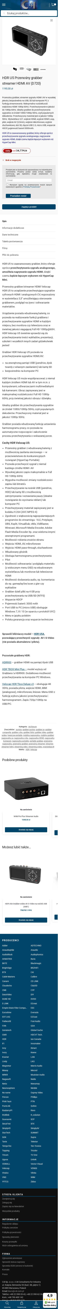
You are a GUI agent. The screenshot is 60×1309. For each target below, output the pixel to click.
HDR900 (6, 662)
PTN (33, 1101)
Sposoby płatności (10, 1237)
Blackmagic (36, 963)
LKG (33, 1061)
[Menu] (6, 5)
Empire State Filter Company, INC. (14, 1008)
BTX (4, 972)
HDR (27, 749)
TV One (34, 1155)
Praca (5, 1274)
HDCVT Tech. (37, 1035)
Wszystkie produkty (11, 1211)
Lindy (4, 1061)
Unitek (33, 1159)
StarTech (6, 1132)
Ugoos (5, 1159)
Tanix (4, 1141)
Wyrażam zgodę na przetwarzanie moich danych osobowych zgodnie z (29, 186)
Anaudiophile (8, 950)
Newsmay (35, 1084)
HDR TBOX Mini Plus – (14, 669)
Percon (5, 1097)
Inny (4, 1048)
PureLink (6, 1106)
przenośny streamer (37, 744)
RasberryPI (7, 1110)
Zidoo (33, 1181)
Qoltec (34, 1106)
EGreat (34, 1003)
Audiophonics (37, 954)
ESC (32, 1008)
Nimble (34, 1088)
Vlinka (33, 1173)
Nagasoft (6, 1079)
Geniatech (6, 1030)
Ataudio (34, 950)
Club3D (34, 985)
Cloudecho (7, 985)
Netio (4, 1084)
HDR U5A (39, 633)
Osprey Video (37, 1092)
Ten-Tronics (36, 1146)
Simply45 (6, 1128)
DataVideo (7, 994)
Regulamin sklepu (10, 1224)
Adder (5, 945)
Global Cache (37, 1030)
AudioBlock (7, 954)
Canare (5, 981)
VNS (4, 1177)
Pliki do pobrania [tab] (10, 255)
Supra (33, 1137)
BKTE (4, 963)
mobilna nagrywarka (31, 735)
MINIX (5, 1075)
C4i (32, 972)
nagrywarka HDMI (36, 738)
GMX (4, 1035)
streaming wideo (35, 747)
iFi (3, 1043)
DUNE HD (6, 999)
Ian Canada (36, 1039)
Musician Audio (38, 1075)
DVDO (33, 999)
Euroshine (6, 1012)
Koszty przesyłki (9, 1242)
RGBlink (5, 1115)
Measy (5, 1070)
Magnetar (6, 1066)
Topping (5, 1150)
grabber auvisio (29, 729)
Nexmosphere (8, 1088)
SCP (33, 1119)
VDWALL (6, 1164)
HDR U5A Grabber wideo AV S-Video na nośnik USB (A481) (26, 905)
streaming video (21, 747)
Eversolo (34, 1012)
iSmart (34, 1048)
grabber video (40, 732)
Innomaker (35, 1043)
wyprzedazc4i (48, 747)
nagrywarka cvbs (21, 738)
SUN (4, 1137)
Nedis (33, 1079)
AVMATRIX (7, 959)
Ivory (4, 1052)
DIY (32, 994)
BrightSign (7, 968)
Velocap (33, 749)
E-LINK (5, 1003)
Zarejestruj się (8, 1199)
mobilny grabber (47, 735)
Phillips (34, 1097)
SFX (32, 1124)
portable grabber (36, 741)
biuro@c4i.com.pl (16, 1291)
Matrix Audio (36, 1066)
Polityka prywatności (11, 1232)
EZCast (34, 1017)
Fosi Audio (35, 1021)
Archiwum (32, 727)
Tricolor (34, 1150)
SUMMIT (34, 1132)
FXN (4, 1026)
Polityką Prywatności (31, 187)
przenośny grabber (20, 744)
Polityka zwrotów (10, 1227)
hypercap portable (15, 735)
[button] (54, 5)
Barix (33, 959)
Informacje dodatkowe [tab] (13, 228)
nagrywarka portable (20, 741)
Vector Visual (37, 1164)
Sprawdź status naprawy (13, 1262)
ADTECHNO (36, 945)
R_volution (35, 1115)
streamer (49, 744)
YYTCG (5, 1181)
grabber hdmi (28, 732)
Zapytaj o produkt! (29, 207)
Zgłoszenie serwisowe (12, 1258)
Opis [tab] (4, 221)
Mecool (34, 1070)
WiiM (33, 1177)
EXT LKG (6, 1017)
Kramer (5, 1057)
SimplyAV (35, 1128)
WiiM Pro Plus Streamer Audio (26, 816)
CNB (4, 990)
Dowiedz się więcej (26, 830)
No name (6, 1092)
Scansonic (7, 1119)
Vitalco (5, 1173)
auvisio (19, 729)
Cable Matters (8, 976)
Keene (33, 1052)
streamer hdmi (8, 747)
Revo (33, 1110)
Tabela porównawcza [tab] (12, 241)
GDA (33, 1026)
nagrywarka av (7, 738)
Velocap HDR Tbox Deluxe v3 (18, 684)
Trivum (5, 1155)
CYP (33, 990)
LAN (33, 1057)
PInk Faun (6, 1101)
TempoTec (6, 1146)
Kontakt (5, 1269)
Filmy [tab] (4, 248)
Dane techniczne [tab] (10, 234)
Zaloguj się (7, 1202)
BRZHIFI (34, 968)
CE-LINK (34, 981)
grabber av (40, 729)
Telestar (34, 1141)
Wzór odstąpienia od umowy (15, 1245)
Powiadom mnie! (18, 196)
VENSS (34, 1168)
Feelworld (6, 1021)
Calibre (34, 976)
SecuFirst (6, 1124)
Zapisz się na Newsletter (13, 1206)
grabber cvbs (17, 732)
